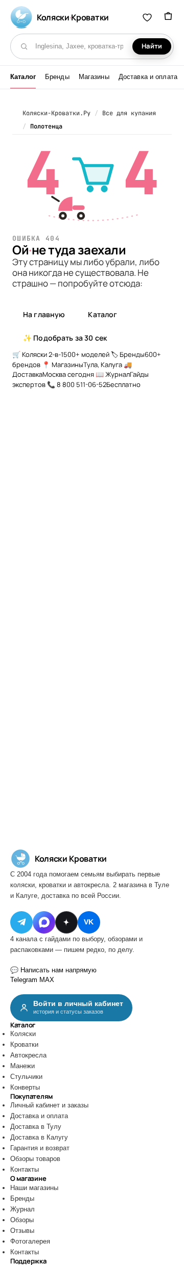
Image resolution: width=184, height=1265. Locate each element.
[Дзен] (66, 922)
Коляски (23, 1034)
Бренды (57, 77)
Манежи (22, 1066)
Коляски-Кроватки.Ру (56, 113)
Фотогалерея (30, 1241)
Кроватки (24, 1044)
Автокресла (28, 1055)
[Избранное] (147, 17)
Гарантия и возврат (40, 1148)
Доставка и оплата (148, 77)
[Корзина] (168, 17)
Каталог (23, 77)
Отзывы (22, 1230)
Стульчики (26, 1076)
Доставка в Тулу (35, 1126)
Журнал (22, 1209)
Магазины (94, 77)
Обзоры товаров (35, 1159)
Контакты (24, 1169)
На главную (44, 314)
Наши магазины (34, 1188)
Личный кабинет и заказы (49, 1105)
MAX (46, 980)
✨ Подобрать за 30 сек (65, 338)
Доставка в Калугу (39, 1137)
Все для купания (129, 113)
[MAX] (44, 922)
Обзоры (22, 1220)
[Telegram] (21, 922)
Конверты (25, 1087)
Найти (152, 45)
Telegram (23, 980)
